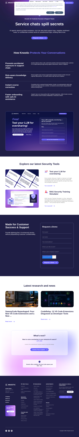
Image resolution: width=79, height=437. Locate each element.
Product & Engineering (51, 393)
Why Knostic (38, 1)
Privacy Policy (54, 6)
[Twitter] (9, 431)
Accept (50, 12)
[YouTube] (12, 431)
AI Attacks (36, 390)
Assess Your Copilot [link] (38, 349)
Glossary (35, 388)
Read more (8, 321)
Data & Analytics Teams (51, 395)
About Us (7, 398)
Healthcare (23, 404)
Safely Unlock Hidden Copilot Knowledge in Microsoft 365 (38, 414)
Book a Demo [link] (69, 2)
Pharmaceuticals (24, 406)
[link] (10, 3)
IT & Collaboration (50, 391)
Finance (22, 402)
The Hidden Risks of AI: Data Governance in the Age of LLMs (38, 393)
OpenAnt (23, 386)
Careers (7, 402)
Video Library (36, 386)
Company (7, 396)
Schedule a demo (64, 397)
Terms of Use (24, 420)
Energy (22, 400)
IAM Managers (49, 408)
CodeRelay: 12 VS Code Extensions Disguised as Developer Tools (57, 312)
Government (23, 407)
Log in (9, 411)
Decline (59, 12)
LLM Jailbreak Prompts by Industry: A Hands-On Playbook (38, 409)
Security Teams (49, 386)
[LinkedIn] (6, 431)
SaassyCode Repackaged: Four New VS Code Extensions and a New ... (19, 313)
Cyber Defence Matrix (38, 399)
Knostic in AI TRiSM (38, 406)
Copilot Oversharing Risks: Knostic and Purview (38, 403)
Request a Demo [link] (38, 38)
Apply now (10, 413)
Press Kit (7, 400)
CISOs (47, 410)
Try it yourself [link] (48, 185)
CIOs (47, 411)
